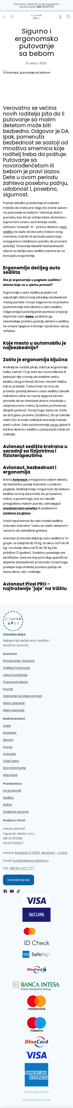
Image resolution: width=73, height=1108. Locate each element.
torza (54, 425)
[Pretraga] (12, 17)
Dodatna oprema (16, 812)
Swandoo (9, 733)
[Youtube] (12, 891)
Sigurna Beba (41, 1092)
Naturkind (10, 775)
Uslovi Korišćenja (15, 675)
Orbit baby (11, 761)
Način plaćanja (14, 703)
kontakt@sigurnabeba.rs (30, 860)
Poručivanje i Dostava (18, 661)
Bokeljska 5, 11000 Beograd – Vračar (41, 853)
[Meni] (4, 16)
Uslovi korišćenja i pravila (36, 1099)
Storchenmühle (14, 768)
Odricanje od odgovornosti (22, 696)
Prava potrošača (15, 682)
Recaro (8, 740)
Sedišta (8, 798)
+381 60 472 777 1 (21, 868)
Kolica (7, 804)
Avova (7, 747)
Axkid (7, 726)
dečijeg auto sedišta (31, 270)
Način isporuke (14, 710)
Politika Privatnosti (16, 668)
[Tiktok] (18, 891)
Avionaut (9, 754)
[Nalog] (60, 17)
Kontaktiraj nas (18, 880)
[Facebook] (5, 891)
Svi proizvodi (12, 790)
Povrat (8, 689)
